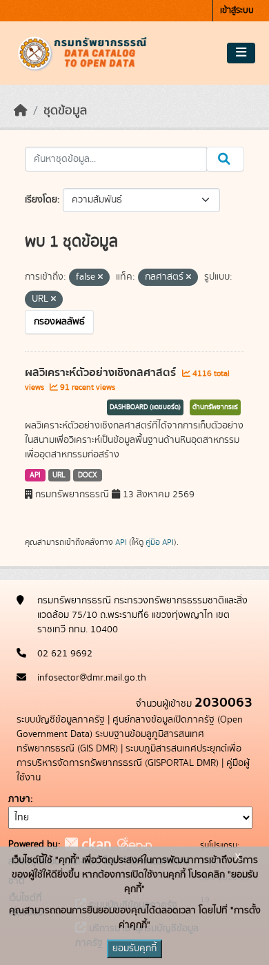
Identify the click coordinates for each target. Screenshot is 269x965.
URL (59, 475)
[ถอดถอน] (100, 277)
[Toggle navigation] (241, 53)
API (35, 475)
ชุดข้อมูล (65, 111)
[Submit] (225, 159)
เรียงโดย (41, 200)
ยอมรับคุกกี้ (134, 948)
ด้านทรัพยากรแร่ (215, 407)
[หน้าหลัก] (21, 111)
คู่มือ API (160, 542)
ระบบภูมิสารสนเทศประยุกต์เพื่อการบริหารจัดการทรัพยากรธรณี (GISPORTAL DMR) (129, 756)
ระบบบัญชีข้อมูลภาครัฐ (61, 720)
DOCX (87, 475)
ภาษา (19, 799)
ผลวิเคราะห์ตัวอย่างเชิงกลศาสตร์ (102, 373)
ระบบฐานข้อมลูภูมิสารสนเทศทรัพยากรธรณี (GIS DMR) (110, 741)
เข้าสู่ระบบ (237, 10)
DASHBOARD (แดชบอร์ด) (145, 407)
